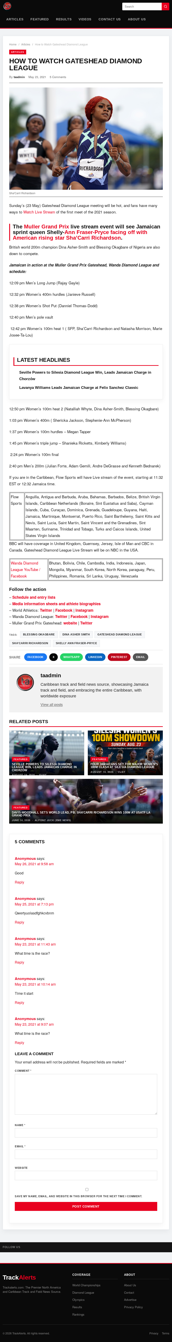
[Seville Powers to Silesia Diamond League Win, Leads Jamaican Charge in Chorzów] (46, 753)
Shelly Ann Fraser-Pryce (76, 643)
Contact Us (110, 19)
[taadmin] (25, 682)
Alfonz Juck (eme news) (53, 820)
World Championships (86, 1285)
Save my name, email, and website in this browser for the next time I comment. (78, 1196)
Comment (23, 1071)
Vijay (43, 774)
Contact (129, 1292)
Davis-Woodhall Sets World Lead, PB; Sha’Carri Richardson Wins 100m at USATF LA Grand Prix (81, 814)
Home (13, 44)
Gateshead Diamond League (119, 634)
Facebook (36, 657)
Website (21, 1168)
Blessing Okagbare (39, 634)
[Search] (165, 6)
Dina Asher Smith (76, 634)
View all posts (52, 705)
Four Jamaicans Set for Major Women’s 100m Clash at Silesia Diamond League (124, 766)
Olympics (78, 1299)
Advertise (130, 1299)
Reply (19, 882)
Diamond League (83, 1292)
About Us (137, 19)
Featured (39, 19)
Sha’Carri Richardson (30, 643)
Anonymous (25, 858)
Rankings (78, 1314)
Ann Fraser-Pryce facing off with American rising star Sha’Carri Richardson (80, 235)
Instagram (84, 610)
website (70, 623)
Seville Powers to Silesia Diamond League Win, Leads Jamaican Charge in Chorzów (44, 767)
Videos (85, 19)
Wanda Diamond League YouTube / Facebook (25, 569)
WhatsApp (71, 657)
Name (20, 1125)
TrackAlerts (19, 1333)
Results (64, 19)
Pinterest (119, 657)
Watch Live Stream (39, 212)
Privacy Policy (133, 1307)
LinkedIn (95, 657)
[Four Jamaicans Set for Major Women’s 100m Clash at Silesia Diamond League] (125, 753)
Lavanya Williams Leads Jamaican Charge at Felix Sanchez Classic (78, 388)
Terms (165, 1333)
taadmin (19, 77)
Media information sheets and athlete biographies (56, 603)
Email (140, 657)
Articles (14, 19)
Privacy (153, 1333)
